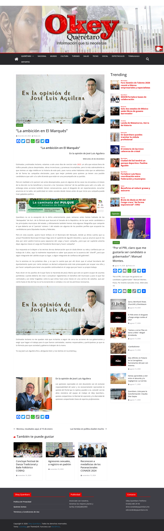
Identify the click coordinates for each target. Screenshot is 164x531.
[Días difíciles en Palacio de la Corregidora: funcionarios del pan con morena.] (118, 363)
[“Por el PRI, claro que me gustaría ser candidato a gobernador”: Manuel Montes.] (130, 228)
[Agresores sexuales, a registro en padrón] (60, 444)
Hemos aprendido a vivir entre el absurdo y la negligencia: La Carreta (138, 378)
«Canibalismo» (134, 346)
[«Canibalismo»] (118, 348)
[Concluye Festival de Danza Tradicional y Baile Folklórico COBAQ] (28, 444)
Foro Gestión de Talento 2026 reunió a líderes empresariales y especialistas (135, 85)
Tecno (95, 56)
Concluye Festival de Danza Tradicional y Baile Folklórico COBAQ (27, 466)
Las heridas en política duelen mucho (87, 429)
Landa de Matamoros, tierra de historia (135, 124)
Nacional (42, 56)
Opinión (19, 125)
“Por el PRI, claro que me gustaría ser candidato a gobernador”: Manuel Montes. (129, 254)
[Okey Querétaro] (82, 7)
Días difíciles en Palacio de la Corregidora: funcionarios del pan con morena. (138, 362)
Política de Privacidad (22, 502)
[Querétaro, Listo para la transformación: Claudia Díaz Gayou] (118, 396)
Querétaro (26, 56)
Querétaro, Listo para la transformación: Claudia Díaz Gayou (137, 393)
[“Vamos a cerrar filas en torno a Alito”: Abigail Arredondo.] (118, 334)
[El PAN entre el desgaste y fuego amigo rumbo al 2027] (118, 319)
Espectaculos (118, 56)
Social (105, 56)
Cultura (64, 56)
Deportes (25, 62)
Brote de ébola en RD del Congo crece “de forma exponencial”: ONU (133, 202)
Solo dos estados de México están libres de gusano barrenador (134, 111)
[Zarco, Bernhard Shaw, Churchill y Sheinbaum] (118, 305)
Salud (86, 56)
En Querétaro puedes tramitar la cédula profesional (131, 137)
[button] (32, 56)
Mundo (53, 56)
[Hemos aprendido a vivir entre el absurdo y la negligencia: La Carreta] (118, 380)
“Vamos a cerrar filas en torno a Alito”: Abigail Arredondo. (137, 332)
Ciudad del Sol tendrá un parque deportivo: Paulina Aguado (134, 163)
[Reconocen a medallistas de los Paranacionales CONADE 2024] (92, 444)
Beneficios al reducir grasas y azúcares (135, 189)
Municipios (124, 80)
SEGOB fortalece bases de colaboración (133, 98)
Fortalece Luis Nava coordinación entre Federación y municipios (133, 176)
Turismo (76, 56)
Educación (124, 132)
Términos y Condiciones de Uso (26, 512)
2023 (79, 164)
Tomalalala (133, 56)
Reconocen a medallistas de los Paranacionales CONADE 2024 (91, 466)
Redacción (37, 136)
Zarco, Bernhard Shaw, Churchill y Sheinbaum (137, 303)
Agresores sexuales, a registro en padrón (59, 463)
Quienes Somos (20, 507)
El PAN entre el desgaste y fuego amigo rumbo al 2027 (138, 317)
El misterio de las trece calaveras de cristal (132, 150)
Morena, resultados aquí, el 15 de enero (34, 429)
